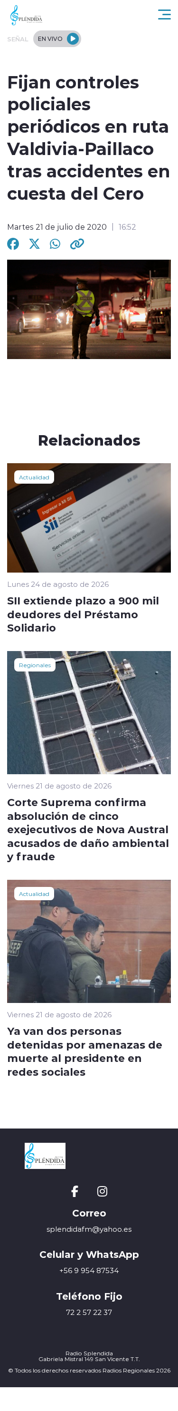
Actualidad (34, 477)
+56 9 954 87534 (89, 1270)
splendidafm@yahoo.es (89, 1229)
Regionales (35, 665)
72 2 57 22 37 (89, 1312)
